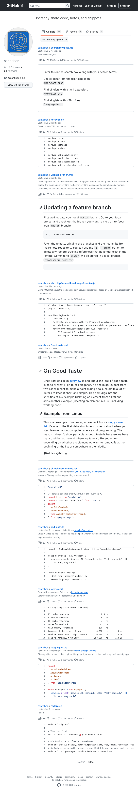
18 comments (69, 60)
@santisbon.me (16, 77)
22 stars (81, 357)
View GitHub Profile (18, 84)
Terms (29, 777)
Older (91, 761)
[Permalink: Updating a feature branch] (41, 207)
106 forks (54, 60)
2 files (44, 357)
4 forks (53, 299)
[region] (86, 88)
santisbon (43, 47)
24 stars (81, 299)
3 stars (80, 132)
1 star (79, 543)
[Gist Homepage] (16, 6)
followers (14, 67)
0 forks (53, 132)
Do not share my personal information (69, 780)
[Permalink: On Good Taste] (41, 371)
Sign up (125, 5)
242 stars (84, 60)
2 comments (68, 357)
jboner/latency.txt (79, 592)
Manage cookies (103, 777)
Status (59, 777)
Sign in (111, 5)
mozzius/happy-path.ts (85, 650)
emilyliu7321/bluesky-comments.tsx (88, 471)
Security (49, 777)
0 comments (67, 132)
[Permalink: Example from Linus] (41, 413)
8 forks (54, 357)
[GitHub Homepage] (59, 785)
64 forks (53, 194)
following (11, 70)
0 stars (80, 481)
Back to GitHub (93, 5)
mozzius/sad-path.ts (83, 530)
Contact (89, 777)
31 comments (68, 194)
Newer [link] (81, 761)
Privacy (38, 777)
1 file (43, 60)
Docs (80, 777)
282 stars (83, 194)
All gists (77, 5)
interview (75, 380)
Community (69, 777)
